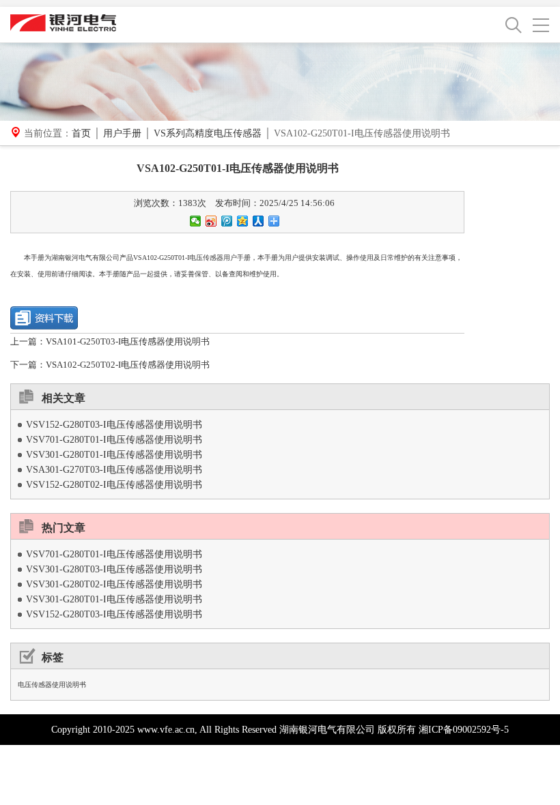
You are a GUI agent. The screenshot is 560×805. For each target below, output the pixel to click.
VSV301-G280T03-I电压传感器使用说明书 (114, 569)
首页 (81, 133)
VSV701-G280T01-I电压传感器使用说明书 (114, 440)
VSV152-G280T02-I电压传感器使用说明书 (114, 485)
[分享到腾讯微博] (227, 221)
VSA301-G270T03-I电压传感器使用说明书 (114, 470)
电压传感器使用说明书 (52, 684)
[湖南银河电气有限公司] (63, 22)
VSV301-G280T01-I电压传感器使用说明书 (114, 455)
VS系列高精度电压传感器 (208, 133)
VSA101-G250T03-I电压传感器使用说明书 (128, 341)
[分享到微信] (195, 221)
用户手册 (122, 133)
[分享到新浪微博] (211, 221)
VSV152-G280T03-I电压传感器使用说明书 (114, 425)
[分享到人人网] (258, 221)
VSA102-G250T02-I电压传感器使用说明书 (128, 365)
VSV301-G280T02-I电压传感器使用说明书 (114, 584)
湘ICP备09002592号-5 (464, 729)
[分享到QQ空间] (243, 221)
